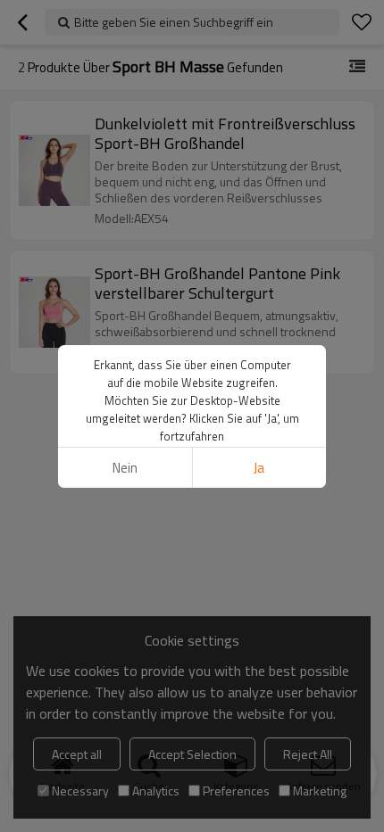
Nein (125, 467)
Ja (259, 467)
